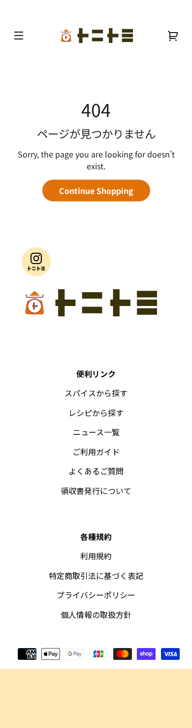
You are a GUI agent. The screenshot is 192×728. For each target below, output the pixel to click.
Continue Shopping (96, 190)
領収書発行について (96, 491)
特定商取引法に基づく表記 (96, 575)
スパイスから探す (96, 393)
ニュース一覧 (96, 432)
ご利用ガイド (96, 452)
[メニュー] (19, 35)
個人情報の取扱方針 (96, 614)
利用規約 (96, 556)
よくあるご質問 (96, 471)
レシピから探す (96, 413)
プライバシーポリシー (96, 595)
